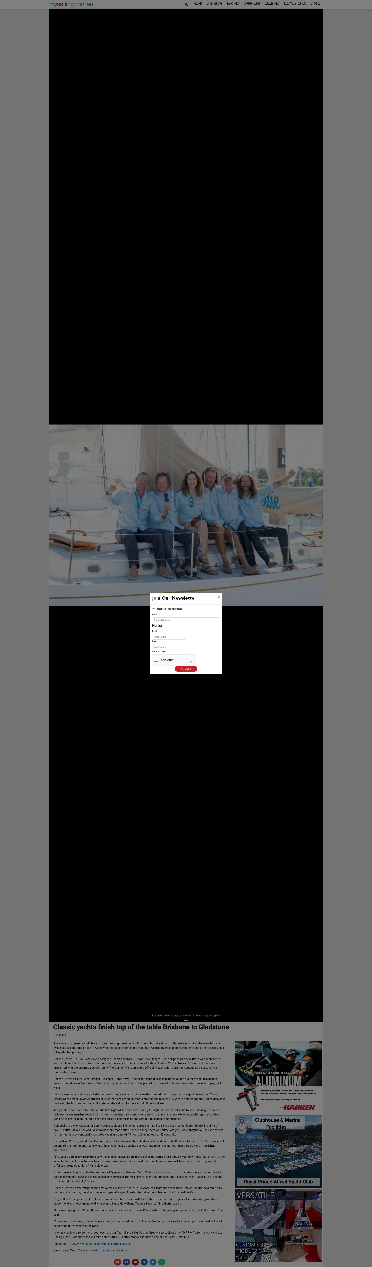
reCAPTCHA (159, 651)
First (154, 631)
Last (154, 641)
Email (156, 614)
